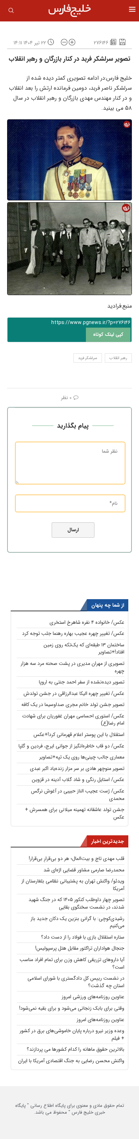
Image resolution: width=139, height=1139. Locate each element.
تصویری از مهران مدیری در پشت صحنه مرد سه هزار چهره (72, 667)
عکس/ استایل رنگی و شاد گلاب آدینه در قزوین (78, 780)
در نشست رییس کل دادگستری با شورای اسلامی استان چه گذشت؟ (75, 982)
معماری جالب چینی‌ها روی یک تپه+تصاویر (81, 757)
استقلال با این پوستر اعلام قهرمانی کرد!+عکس (79, 734)
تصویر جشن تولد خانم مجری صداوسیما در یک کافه (72, 704)
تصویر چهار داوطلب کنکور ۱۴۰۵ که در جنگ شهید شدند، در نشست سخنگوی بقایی (76, 903)
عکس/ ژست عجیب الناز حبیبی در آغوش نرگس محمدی (77, 794)
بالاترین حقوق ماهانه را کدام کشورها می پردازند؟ (75, 1049)
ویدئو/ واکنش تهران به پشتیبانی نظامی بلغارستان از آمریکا (72, 884)
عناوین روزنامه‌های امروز (100, 1020)
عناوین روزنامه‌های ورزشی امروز (93, 997)
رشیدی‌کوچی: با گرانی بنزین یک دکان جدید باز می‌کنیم (77, 922)
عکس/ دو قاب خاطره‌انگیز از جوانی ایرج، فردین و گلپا (71, 746)
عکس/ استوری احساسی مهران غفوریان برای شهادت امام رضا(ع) (73, 719)
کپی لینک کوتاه (108, 334)
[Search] (11, 12)
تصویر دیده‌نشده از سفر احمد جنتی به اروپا (81, 682)
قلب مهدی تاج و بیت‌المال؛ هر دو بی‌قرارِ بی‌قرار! (76, 858)
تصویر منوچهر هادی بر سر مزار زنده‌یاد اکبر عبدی (77, 768)
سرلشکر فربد (87, 358)
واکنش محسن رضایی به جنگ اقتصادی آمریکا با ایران (71, 1061)
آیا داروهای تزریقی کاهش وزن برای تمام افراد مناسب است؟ (72, 963)
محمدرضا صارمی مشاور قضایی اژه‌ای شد (83, 870)
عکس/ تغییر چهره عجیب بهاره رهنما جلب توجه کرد (73, 633)
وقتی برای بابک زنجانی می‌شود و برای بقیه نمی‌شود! (71, 1008)
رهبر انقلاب (118, 358)
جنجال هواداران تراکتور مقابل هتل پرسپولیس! (79, 948)
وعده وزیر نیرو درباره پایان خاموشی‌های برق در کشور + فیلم (72, 1034)
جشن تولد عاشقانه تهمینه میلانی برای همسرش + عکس (74, 813)
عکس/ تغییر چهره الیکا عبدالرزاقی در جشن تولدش (74, 693)
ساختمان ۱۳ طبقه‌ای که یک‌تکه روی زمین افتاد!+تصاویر (83, 648)
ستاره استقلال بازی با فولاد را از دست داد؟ (82, 937)
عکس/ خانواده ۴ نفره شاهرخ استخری (87, 622)
